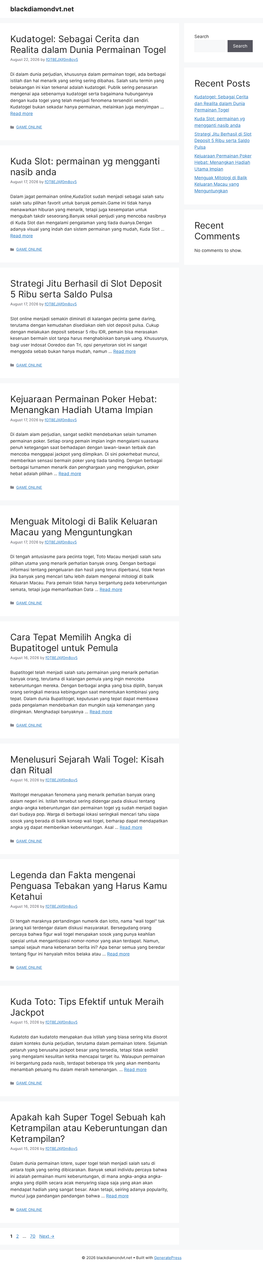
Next (46, 1236)
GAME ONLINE (29, 127)
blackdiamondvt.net (42, 9)
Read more (21, 113)
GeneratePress (168, 1257)
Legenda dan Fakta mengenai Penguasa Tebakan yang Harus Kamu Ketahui (88, 885)
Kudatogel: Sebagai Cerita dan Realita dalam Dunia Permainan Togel (88, 44)
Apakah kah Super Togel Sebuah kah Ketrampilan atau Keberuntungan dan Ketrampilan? (88, 1128)
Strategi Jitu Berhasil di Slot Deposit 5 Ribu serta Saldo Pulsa (86, 288)
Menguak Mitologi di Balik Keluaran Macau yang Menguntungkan (83, 526)
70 (33, 1236)
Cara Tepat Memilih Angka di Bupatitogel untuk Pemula (70, 642)
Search (201, 36)
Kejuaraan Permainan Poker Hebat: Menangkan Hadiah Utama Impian (83, 404)
